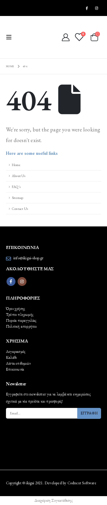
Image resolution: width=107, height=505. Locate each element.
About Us (19, 175)
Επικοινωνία (15, 369)
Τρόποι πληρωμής (19, 314)
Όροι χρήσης (15, 308)
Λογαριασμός (15, 351)
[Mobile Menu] (10, 37)
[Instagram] (96, 8)
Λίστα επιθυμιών (18, 363)
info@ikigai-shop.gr (28, 257)
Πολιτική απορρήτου (21, 326)
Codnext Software (81, 482)
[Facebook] (87, 8)
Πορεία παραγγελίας (21, 320)
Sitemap (17, 197)
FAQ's (16, 186)
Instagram (22, 281)
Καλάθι (11, 357)
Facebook (11, 281)
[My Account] (65, 37)
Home (16, 165)
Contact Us (20, 208)
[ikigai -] (32, 37)
